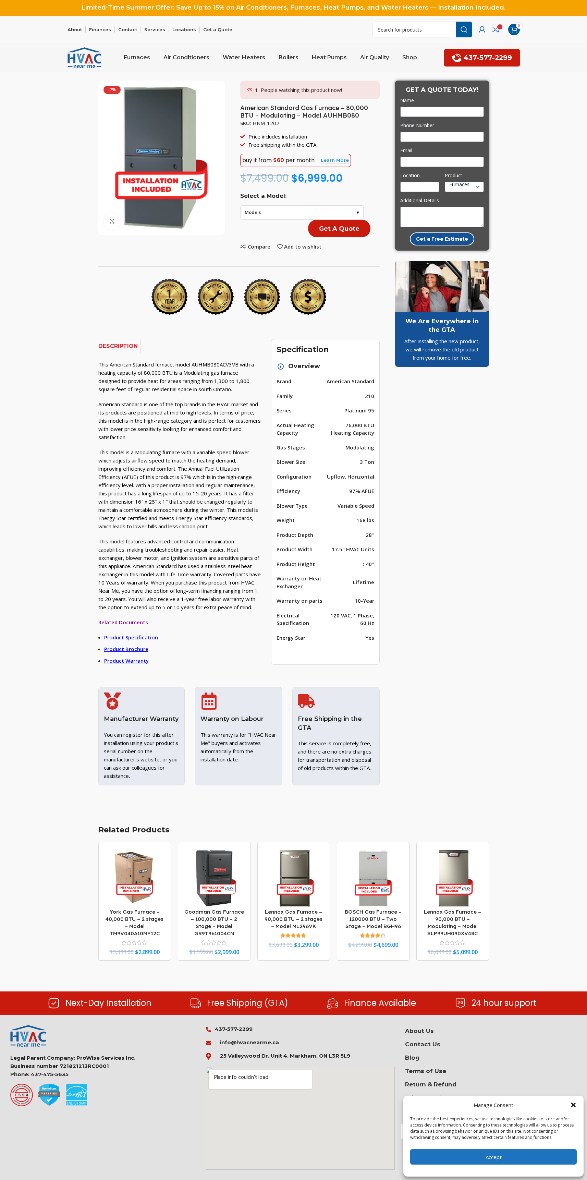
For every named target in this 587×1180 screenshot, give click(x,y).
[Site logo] (85, 57)
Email (406, 150)
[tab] (119, 346)
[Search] (464, 29)
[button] (573, 1104)
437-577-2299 (488, 57)
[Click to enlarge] (112, 221)
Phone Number (417, 125)
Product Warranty (126, 660)
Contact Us (422, 1044)
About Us (419, 1030)
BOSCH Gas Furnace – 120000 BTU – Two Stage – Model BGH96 (373, 918)
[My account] (482, 29)
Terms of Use (425, 1071)
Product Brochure (126, 649)
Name (407, 100)
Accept (494, 1157)
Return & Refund (430, 1084)
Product (453, 175)
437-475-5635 (50, 1074)
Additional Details (419, 200)
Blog (412, 1057)
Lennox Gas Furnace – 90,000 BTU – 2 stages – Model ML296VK (293, 918)
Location (410, 175)
